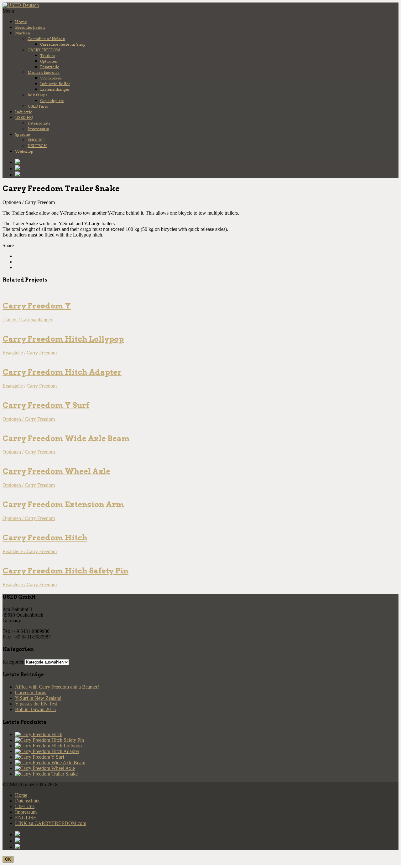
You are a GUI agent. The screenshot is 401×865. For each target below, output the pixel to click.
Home (21, 21)
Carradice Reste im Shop (63, 44)
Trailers (47, 55)
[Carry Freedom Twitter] (206, 168)
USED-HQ (24, 117)
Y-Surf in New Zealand (38, 698)
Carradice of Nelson (46, 38)
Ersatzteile (49, 66)
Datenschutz (39, 123)
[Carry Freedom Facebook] (206, 162)
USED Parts (38, 106)
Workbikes (51, 78)
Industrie (23, 111)
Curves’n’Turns (30, 692)
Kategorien (13, 661)
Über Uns (24, 806)
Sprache (22, 134)
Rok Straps (37, 95)
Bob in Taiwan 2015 (35, 709)
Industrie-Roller (55, 83)
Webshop (24, 151)
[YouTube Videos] (206, 174)
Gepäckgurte (52, 100)
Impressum (38, 128)
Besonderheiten (30, 27)
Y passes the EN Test (36, 703)
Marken (22, 33)
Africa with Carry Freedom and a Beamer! (57, 686)
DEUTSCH (37, 145)
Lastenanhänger (55, 89)
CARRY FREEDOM (44, 50)
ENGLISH (37, 140)
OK (8, 859)
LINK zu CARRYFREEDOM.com (50, 823)
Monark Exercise (44, 72)
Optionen (48, 61)
